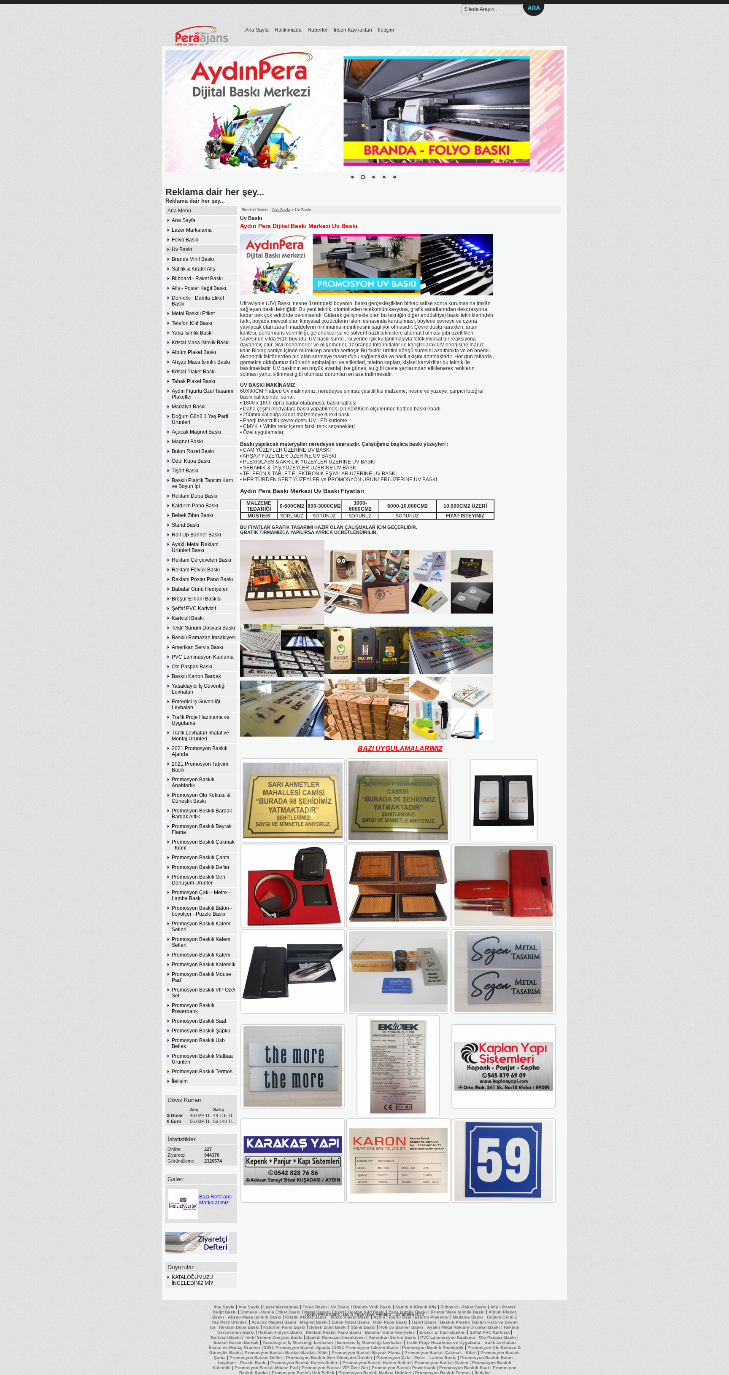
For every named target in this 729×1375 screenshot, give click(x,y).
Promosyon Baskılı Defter (201, 867)
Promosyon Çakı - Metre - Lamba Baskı (201, 895)
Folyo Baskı (185, 240)
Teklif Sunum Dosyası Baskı (203, 628)
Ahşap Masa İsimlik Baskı (201, 362)
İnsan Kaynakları (353, 30)
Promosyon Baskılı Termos (202, 1072)
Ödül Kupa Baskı (191, 461)
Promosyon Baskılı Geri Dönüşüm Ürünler (198, 880)
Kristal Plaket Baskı (194, 372)
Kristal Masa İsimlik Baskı (201, 343)
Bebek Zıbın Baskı (192, 515)
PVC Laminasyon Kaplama (203, 657)
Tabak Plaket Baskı (193, 381)
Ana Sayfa (257, 30)
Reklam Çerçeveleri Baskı (201, 560)
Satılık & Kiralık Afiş (193, 269)
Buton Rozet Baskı (193, 451)
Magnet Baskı (187, 442)
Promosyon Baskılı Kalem (201, 955)
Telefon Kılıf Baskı (192, 323)
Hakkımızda (288, 30)
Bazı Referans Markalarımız (215, 1200)
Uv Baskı (182, 249)
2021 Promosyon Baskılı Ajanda (199, 751)
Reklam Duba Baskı (194, 496)
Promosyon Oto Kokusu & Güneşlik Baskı (201, 798)
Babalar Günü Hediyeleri (200, 589)
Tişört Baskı (185, 471)
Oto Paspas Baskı (192, 667)
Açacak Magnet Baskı (196, 432)
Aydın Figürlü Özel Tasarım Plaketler (202, 394)
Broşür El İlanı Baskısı (196, 599)
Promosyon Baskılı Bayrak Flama (202, 829)
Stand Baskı (185, 525)
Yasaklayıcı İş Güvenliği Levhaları (199, 689)
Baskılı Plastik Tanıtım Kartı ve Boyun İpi (202, 483)
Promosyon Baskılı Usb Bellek (198, 1043)
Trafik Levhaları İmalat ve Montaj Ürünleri (200, 736)
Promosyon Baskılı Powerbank (193, 1008)
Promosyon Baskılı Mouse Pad (201, 977)
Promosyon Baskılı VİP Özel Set (203, 993)
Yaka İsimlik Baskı (192, 333)
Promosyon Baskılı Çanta (201, 857)
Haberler (318, 30)
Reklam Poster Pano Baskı (202, 579)
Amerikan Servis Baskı (197, 647)
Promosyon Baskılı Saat (199, 1021)
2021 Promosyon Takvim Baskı (200, 767)
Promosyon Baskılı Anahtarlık (193, 782)
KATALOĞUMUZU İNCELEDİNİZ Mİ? (192, 1280)
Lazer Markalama (192, 230)
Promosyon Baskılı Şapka (201, 1031)
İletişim (386, 30)
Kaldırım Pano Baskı (195, 506)
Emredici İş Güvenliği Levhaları (196, 704)
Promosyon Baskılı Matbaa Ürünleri (202, 1059)
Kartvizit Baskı (188, 618)
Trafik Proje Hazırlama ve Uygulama (201, 720)
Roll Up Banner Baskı (196, 535)
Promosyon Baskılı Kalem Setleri (201, 927)
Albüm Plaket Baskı (194, 352)
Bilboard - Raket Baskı (197, 278)
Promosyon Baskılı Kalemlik (203, 965)
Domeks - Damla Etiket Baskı (198, 301)
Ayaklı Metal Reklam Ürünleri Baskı (195, 547)
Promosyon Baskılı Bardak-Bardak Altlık (203, 814)
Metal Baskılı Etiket (193, 313)
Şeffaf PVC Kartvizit (194, 608)
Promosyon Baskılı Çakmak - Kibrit (203, 845)
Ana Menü (179, 211)
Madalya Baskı (188, 407)
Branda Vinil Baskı (193, 259)
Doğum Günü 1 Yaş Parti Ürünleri (200, 419)
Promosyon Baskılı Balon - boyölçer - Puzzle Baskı (202, 911)
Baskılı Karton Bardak (196, 676)
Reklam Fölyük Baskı (196, 570)
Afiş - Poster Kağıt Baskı (199, 288)
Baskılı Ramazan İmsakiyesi (204, 638)
